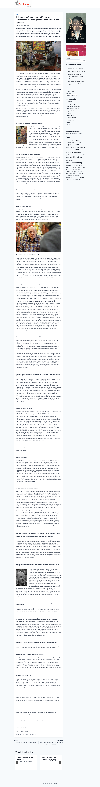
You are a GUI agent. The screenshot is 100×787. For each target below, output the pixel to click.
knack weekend (72, 117)
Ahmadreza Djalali (70, 142)
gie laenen (69, 155)
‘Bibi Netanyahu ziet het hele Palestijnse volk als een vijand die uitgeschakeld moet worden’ (76, 76)
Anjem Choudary (72, 145)
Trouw (69, 124)
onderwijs (80, 167)
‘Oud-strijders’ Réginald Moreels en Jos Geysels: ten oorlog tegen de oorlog (76, 83)
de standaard (71, 104)
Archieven (68, 93)
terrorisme (81, 171)
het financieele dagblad (73, 110)
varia (69, 127)
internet (80, 154)
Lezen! (69, 119)
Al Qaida (79, 142)
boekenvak (81, 147)
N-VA (76, 167)
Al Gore (76, 142)
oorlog (84, 167)
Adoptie (79, 141)
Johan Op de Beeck (70, 159)
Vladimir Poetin (69, 177)
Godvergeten (75, 154)
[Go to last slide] (17, 762)
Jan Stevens (20, 25)
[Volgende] (60, 762)
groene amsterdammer (73, 108)
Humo (17, 14)
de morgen (70, 103)
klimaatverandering (74, 163)
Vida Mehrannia (75, 175)
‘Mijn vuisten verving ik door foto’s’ (76, 68)
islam (67, 157)
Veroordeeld (69, 175)
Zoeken (68, 58)
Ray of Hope (71, 169)
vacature (70, 126)
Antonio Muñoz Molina (71, 147)
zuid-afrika (68, 179)
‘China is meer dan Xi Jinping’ (74, 88)
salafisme (77, 169)
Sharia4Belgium (72, 172)
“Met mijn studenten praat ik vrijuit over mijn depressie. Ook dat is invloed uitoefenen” (50, 759)
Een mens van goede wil (74, 106)
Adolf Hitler (73, 140)
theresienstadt (73, 173)
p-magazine (71, 120)
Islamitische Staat (76, 157)
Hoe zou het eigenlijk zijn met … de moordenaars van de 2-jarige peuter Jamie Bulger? (51, 742)
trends (69, 122)
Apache (70, 101)
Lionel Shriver (79, 165)
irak (84, 155)
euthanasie (79, 152)
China (67, 150)
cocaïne (71, 150)
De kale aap (18, 734)
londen (68, 167)
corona (76, 150)
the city (68, 173)
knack (69, 113)
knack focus (71, 115)
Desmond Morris (33, 734)
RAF (67, 169)
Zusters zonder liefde (76, 179)
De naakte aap (26, 734)
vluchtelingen (79, 177)
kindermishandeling (70, 160)
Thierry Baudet (80, 173)
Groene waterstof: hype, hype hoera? (76, 71)
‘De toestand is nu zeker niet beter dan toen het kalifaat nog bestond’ (25, 742)
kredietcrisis (70, 165)
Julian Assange (79, 159)
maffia (72, 167)
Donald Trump (71, 152)
